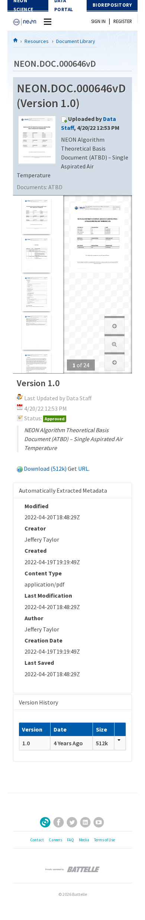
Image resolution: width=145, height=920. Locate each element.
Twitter (72, 822)
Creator (35, 528)
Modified (36, 506)
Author (34, 618)
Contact (37, 839)
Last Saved (39, 662)
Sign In (98, 21)
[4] (36, 331)
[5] (36, 370)
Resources (37, 41)
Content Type (43, 573)
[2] (36, 254)
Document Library (75, 41)
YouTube (98, 822)
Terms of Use (104, 839)
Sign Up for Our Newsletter (45, 822)
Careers (55, 839)
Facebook (58, 822)
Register (122, 21)
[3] (36, 293)
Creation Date (43, 640)
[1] (36, 215)
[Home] (15, 40)
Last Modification (48, 595)
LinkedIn (85, 822)
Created (35, 550)
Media (84, 839)
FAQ (70, 839)
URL (83, 468)
